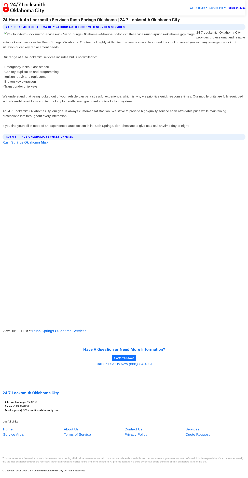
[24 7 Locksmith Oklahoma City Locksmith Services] (24, 7)
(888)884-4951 (236, 7)
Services (192, 429)
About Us (71, 429)
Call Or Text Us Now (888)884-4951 (124, 364)
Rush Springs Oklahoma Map (25, 142)
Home (8, 429)
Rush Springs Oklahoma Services (59, 331)
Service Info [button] (216, 7)
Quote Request (197, 434)
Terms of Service (77, 434)
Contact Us (133, 429)
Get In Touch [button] (197, 7)
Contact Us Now (124, 358)
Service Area (13, 434)
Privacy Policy (136, 434)
